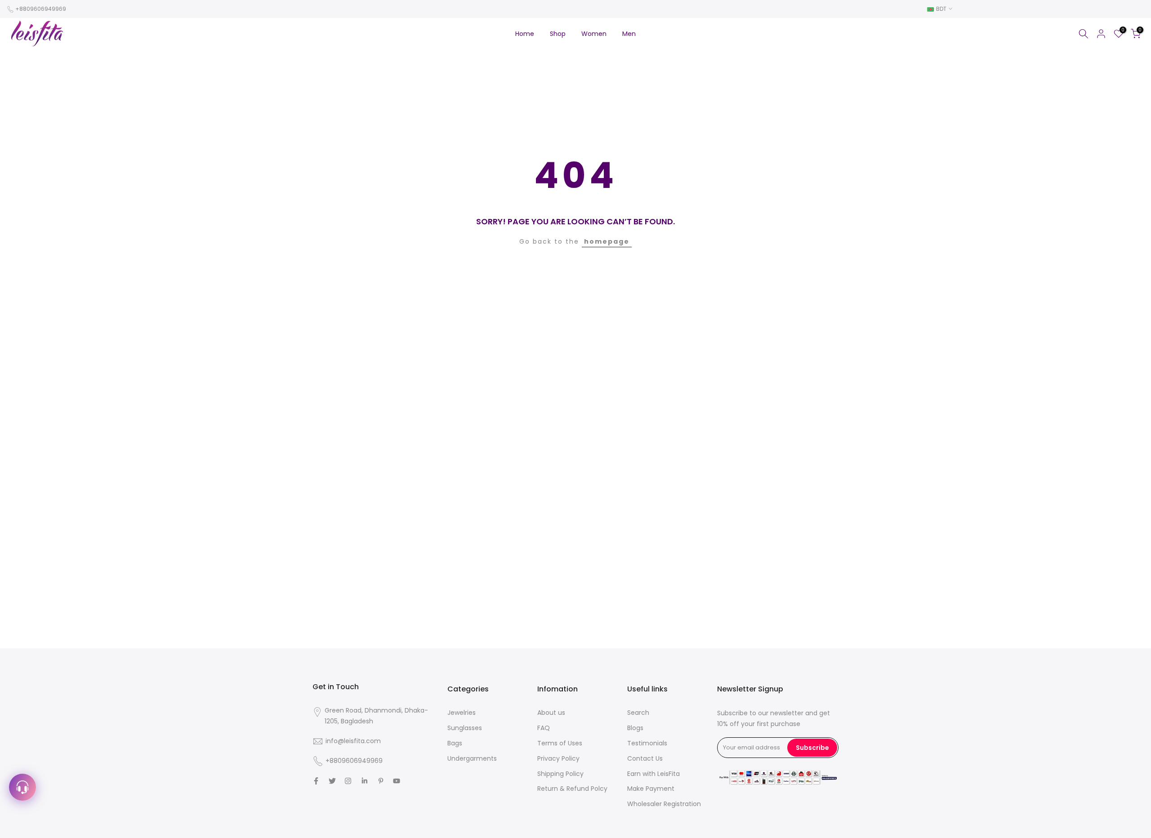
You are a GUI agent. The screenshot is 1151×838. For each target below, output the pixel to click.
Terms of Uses (559, 743)
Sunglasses (464, 727)
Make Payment (650, 788)
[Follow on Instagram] (348, 781)
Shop (558, 33)
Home (524, 33)
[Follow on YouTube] (396, 781)
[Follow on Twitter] (332, 781)
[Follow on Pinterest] (381, 781)
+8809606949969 (40, 9)
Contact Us (645, 758)
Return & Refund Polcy (572, 788)
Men (629, 33)
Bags (454, 743)
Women (594, 33)
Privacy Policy (558, 758)
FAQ (543, 727)
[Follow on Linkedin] (364, 781)
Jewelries (461, 712)
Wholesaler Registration (664, 803)
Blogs (635, 727)
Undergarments (472, 758)
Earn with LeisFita (653, 773)
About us (551, 712)
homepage (606, 241)
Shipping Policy (560, 773)
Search (638, 712)
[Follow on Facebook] (316, 781)
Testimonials (647, 743)
